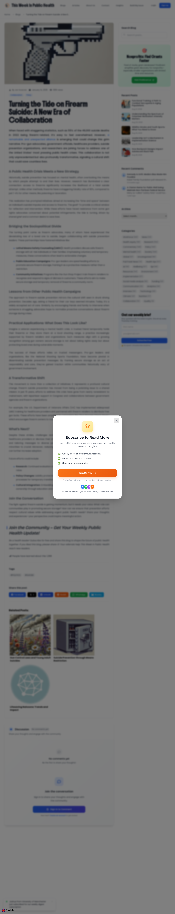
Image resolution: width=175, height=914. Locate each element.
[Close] (116, 420)
